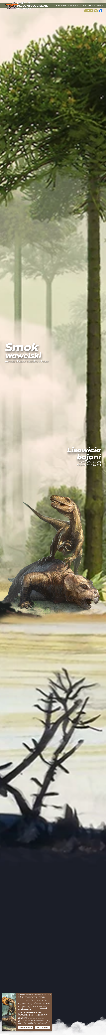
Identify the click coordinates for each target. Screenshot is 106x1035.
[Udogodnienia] (96, 10)
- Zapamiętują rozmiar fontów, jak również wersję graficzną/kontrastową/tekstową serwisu (34, 1019)
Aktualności (91, 6)
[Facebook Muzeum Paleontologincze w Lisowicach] (100, 11)
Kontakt (100, 6)
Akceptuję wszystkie (25, 1027)
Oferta (63, 6)
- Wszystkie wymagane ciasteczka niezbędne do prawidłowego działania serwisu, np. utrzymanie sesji (32, 1015)
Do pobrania (81, 6)
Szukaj (89, 11)
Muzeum (57, 6)
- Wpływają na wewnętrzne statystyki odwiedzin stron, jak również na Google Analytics (34, 1022)
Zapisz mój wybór (42, 1027)
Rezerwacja (72, 6)
